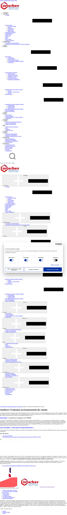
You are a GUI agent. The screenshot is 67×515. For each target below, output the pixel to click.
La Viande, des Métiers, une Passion (10, 491)
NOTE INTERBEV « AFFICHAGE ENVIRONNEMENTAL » (17, 427)
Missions (10, 27)
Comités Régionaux (9, 33)
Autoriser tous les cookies (53, 269)
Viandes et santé (11, 107)
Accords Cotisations (9, 116)
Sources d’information (9, 111)
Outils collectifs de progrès (13, 60)
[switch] (26, 260)
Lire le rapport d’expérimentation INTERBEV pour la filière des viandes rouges (19, 465)
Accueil (1, 406)
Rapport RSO (11, 57)
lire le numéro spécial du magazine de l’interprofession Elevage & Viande (22, 437)
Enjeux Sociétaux (6, 406)
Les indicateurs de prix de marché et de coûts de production (17, 44)
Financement (10, 29)
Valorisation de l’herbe (12, 74)
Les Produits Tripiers (7, 496)
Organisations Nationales (10, 32)
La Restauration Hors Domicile (11, 126)
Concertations (11, 62)
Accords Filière (8, 114)
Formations (7, 129)
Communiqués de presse (10, 146)
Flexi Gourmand (8, 148)
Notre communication (9, 138)
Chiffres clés (7, 35)
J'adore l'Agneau (6, 493)
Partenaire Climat (8, 94)
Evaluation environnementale (14, 79)
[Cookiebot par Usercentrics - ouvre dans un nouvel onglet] (56, 244)
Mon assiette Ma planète (8, 498)
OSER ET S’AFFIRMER (10, 140)
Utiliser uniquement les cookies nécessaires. (14, 269)
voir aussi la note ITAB (7, 435)
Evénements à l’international (11, 135)
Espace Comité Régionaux (5, 0)
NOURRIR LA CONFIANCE (11, 141)
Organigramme (11, 28)
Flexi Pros (7, 149)
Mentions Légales (6, 512)
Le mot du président (12, 26)
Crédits (4, 513)
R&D (6, 38)
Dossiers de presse (9, 147)
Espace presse (14, 0)
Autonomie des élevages (13, 76)
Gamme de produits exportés (11, 133)
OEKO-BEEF (3, 418)
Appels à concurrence (9, 40)
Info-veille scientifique (9, 110)
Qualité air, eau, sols (12, 77)
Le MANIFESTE (11, 58)
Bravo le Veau (6, 492)
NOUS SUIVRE (8, 142)
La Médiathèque (8, 150)
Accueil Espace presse (9, 144)
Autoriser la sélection (33, 269)
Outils (6, 128)
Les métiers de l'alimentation (8, 497)
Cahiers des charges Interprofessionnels (13, 122)
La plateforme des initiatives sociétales (16, 61)
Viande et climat (11, 73)
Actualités (7, 15)
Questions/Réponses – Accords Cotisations (14, 117)
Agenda (7, 37)
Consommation (11, 105)
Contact (4, 511)
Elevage (9, 90)
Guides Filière (8, 118)
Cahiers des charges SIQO (10, 124)
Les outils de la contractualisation (12, 43)
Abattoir (9, 93)
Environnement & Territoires (16, 406)
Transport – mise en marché (13, 91)
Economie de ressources (13, 78)
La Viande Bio (6, 494)
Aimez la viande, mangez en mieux (10, 490)
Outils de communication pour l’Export (13, 136)
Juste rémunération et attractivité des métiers (14, 109)
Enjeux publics (8, 39)
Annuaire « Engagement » (10, 123)
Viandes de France (9, 130)
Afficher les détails (55, 265)
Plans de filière (8, 34)
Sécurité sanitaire (11, 106)
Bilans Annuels (11, 31)
